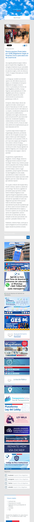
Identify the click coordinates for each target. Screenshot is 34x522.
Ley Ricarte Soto (11, 501)
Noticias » (12, 22)
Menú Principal (17, 17)
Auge (9, 509)
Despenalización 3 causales (14, 503)
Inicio (6, 22)
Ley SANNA (10, 508)
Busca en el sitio (9, 233)
